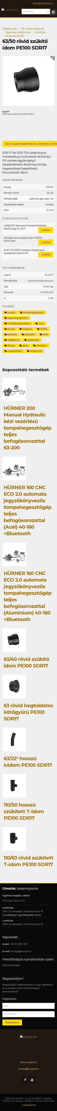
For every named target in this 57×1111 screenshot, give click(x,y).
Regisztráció (12, 1022)
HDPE (43, 329)
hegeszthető (14, 351)
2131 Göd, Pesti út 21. (13, 900)
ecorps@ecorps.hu (21, 951)
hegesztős (35, 351)
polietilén (29, 334)
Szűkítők (40, 32)
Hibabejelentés (29, 1105)
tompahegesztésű (33, 312)
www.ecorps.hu (28, 1062)
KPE (45, 334)
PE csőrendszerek (32, 28)
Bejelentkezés (44, 3)
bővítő (11, 329)
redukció (27, 329)
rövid (41, 323)
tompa (11, 312)
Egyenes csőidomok (18, 32)
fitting (10, 345)
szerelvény (33, 340)
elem (25, 345)
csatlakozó (13, 340)
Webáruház (9, 28)
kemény (12, 334)
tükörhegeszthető (17, 318)
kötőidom (41, 345)
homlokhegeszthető (18, 323)
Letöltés (45, 230)
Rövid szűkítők (14, 35)
